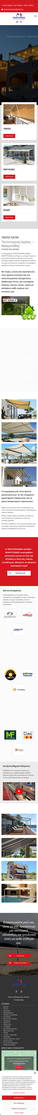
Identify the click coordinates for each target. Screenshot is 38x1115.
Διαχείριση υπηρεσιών (19, 1092)
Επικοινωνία (10, 60)
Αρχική (5, 1007)
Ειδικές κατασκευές (10, 1015)
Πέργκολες (7, 1025)
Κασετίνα (6, 1023)
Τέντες (5, 1009)
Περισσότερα (9, 136)
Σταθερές (6, 1027)
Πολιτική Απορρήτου (10, 1043)
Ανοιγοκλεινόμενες (10, 1029)
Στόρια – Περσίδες (10, 1035)
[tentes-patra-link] (31, 9)
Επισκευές (7, 1017)
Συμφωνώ (19, 1067)
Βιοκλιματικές (8, 1031)
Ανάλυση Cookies (9, 1045)
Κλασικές (6, 1011)
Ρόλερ (5, 1033)
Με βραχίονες (8, 1013)
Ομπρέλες (7, 1021)
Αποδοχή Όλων (19, 1098)
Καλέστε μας (28, 60)
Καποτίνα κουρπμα (10, 1019)
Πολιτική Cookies (19, 1112)
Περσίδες (6, 1037)
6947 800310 (18, 5)
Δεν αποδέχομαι (19, 1103)
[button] (35, 1073)
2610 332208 (8, 5)
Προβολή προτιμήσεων (19, 1108)
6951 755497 (28, 5)
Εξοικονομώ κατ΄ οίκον (11, 1039)
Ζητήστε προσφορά (20, 963)
